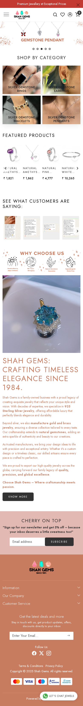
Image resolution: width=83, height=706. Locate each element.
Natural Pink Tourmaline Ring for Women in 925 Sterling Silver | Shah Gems (51, 170)
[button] (70, 14)
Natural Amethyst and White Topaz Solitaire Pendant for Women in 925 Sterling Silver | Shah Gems (32, 170)
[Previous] (5, 168)
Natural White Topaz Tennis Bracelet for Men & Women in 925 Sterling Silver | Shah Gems (70, 170)
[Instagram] (49, 654)
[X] (41, 654)
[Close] (78, 5)
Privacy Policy (54, 666)
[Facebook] (34, 654)
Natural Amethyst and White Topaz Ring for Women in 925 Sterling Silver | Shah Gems (12, 170)
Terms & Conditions (31, 666)
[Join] (68, 636)
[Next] (77, 168)
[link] (55, 14)
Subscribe (59, 542)
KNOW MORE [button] (18, 497)
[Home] (22, 15)
